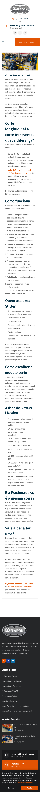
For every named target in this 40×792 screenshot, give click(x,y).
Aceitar (29, 788)
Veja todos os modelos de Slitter (19, 584)
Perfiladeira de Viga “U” (10, 691)
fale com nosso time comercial (20, 587)
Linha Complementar (9, 701)
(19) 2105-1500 (22, 19)
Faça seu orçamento (26, 42)
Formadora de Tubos (9, 696)
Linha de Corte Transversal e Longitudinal (17, 711)
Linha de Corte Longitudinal (12, 681)
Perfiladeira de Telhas (9, 676)
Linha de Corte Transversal (11, 686)
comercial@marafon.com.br (22, 25)
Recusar (11, 788)
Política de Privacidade (25, 783)
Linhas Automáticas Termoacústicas (15, 706)
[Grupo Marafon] (20, 9)
